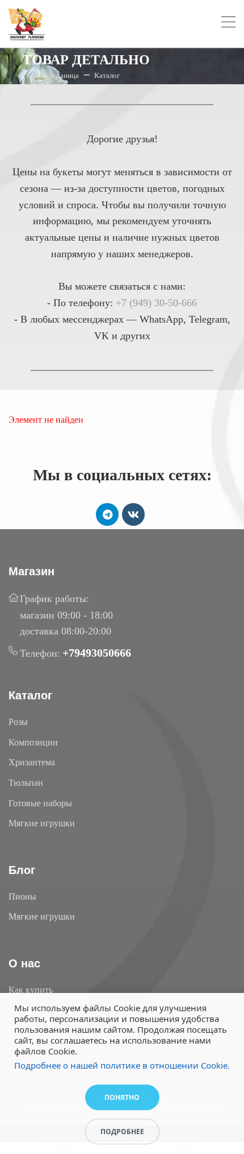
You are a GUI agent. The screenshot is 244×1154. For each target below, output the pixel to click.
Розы (18, 722)
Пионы (22, 896)
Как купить (31, 990)
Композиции (33, 742)
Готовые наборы (40, 803)
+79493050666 (96, 652)
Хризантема (32, 762)
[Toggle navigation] (228, 24)
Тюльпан (26, 783)
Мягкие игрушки (42, 823)
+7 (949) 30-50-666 (156, 302)
